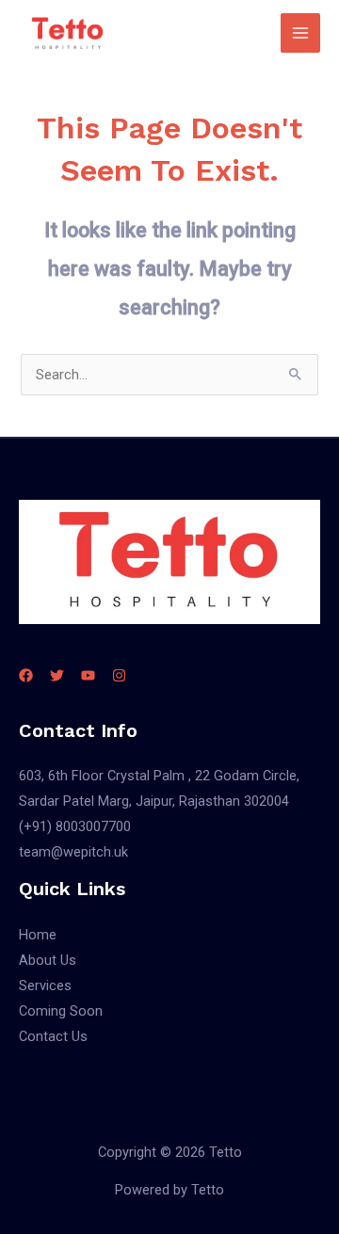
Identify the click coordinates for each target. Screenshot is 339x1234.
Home (37, 934)
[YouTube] (88, 675)
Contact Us (53, 1036)
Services (45, 985)
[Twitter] (57, 675)
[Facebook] (26, 675)
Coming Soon (61, 1010)
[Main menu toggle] (300, 33)
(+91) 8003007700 (75, 826)
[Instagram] (119, 675)
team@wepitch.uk (73, 851)
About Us (47, 960)
